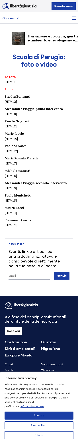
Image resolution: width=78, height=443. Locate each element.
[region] (39, 407)
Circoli (9, 364)
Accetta (39, 415)
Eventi (9, 370)
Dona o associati (52, 364)
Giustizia (48, 342)
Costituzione (16, 342)
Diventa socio (63, 6)
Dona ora (13, 331)
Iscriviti (62, 275)
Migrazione (50, 349)
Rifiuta (39, 435)
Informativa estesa (32, 406)
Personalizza (39, 425)
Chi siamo (9, 18)
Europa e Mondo (18, 355)
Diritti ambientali (20, 349)
